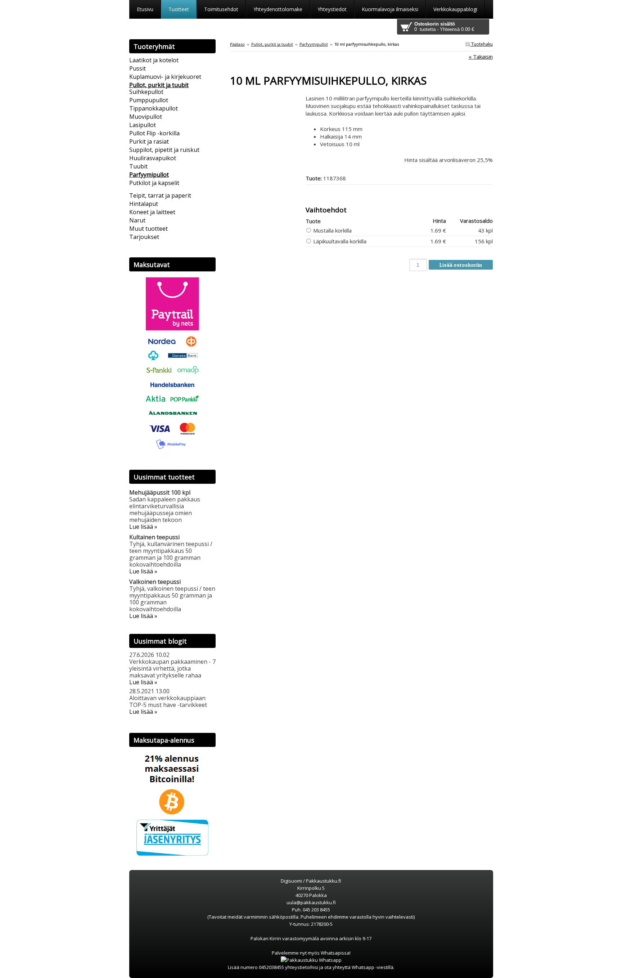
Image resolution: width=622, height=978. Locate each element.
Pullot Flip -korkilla (154, 133)
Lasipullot (142, 125)
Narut (137, 220)
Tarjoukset (144, 237)
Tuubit (138, 166)
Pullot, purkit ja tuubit (272, 44)
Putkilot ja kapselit (154, 183)
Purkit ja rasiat (149, 141)
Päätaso (237, 44)
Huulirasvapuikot (152, 158)
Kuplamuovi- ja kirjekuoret (165, 77)
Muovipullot (145, 117)
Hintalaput (143, 204)
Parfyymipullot (313, 44)
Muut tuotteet (148, 229)
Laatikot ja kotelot (154, 60)
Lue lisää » (143, 527)
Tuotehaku (481, 44)
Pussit (137, 68)
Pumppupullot (148, 100)
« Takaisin (481, 56)
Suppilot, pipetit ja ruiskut (164, 150)
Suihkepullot (146, 92)
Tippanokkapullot (153, 108)
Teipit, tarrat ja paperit (160, 195)
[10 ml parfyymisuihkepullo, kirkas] (268, 98)
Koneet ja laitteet (152, 212)
